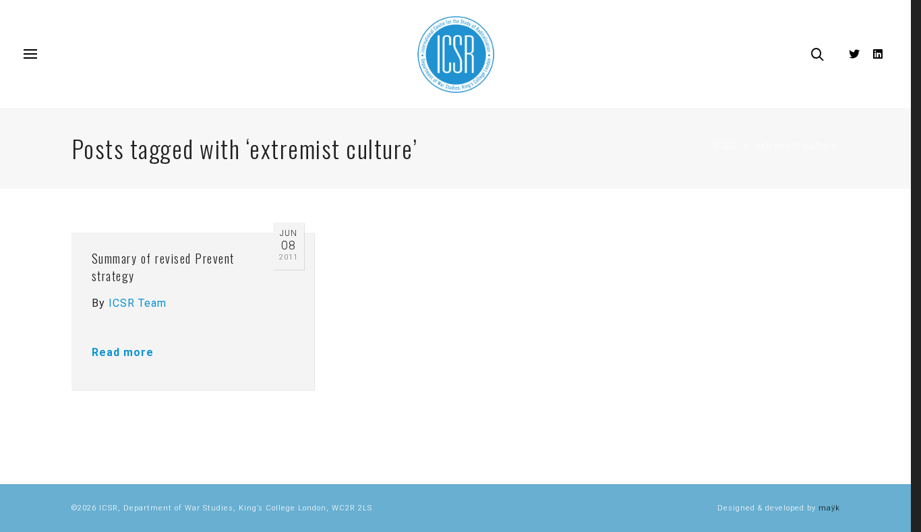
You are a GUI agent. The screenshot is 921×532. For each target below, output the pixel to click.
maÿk (829, 508)
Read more (123, 352)
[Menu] (30, 54)
